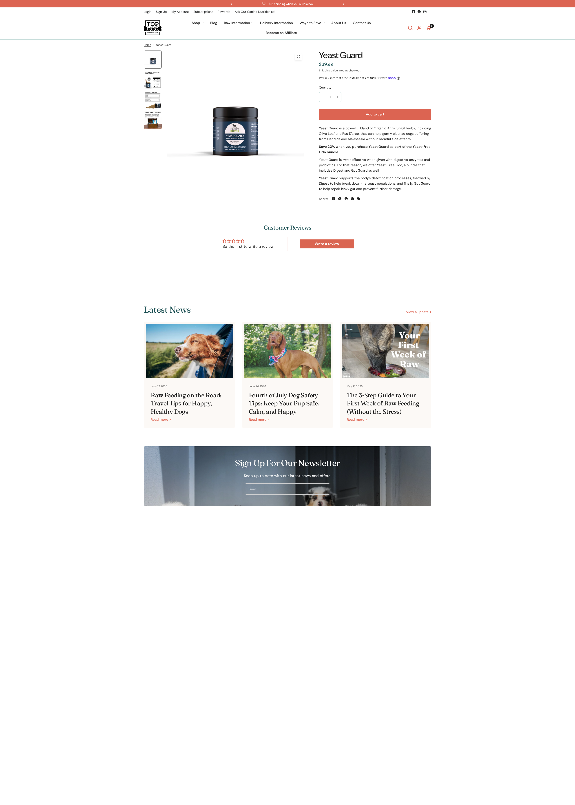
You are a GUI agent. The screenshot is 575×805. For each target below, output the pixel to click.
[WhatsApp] (352, 198)
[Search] (410, 28)
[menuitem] (149, 11)
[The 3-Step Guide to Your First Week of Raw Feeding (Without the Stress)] (385, 351)
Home (147, 45)
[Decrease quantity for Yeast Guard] (322, 97)
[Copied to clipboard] (358, 198)
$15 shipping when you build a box (291, 4)
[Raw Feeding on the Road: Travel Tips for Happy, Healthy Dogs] (189, 351)
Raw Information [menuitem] (237, 23)
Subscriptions (203, 12)
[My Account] (419, 28)
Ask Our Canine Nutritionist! (255, 12)
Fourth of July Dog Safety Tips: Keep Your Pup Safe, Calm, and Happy (284, 403)
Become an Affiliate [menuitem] (281, 33)
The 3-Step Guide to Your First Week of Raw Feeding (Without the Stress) (383, 403)
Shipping (324, 70)
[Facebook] (413, 12)
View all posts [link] (417, 312)
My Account (180, 12)
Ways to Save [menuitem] (310, 23)
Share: (323, 198)
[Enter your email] (325, 489)
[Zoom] (298, 56)
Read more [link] (159, 419)
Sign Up (161, 12)
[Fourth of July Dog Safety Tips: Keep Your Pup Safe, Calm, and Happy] (287, 351)
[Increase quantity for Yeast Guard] (337, 97)
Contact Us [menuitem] (362, 23)
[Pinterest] (346, 198)
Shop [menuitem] (196, 23)
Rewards (224, 12)
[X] (419, 12)
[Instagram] (425, 12)
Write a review (327, 243)
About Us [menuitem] (338, 23)
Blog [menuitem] (213, 23)
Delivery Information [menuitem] (276, 23)
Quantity (325, 87)
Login (147, 12)
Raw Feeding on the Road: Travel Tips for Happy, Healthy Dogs (186, 403)
